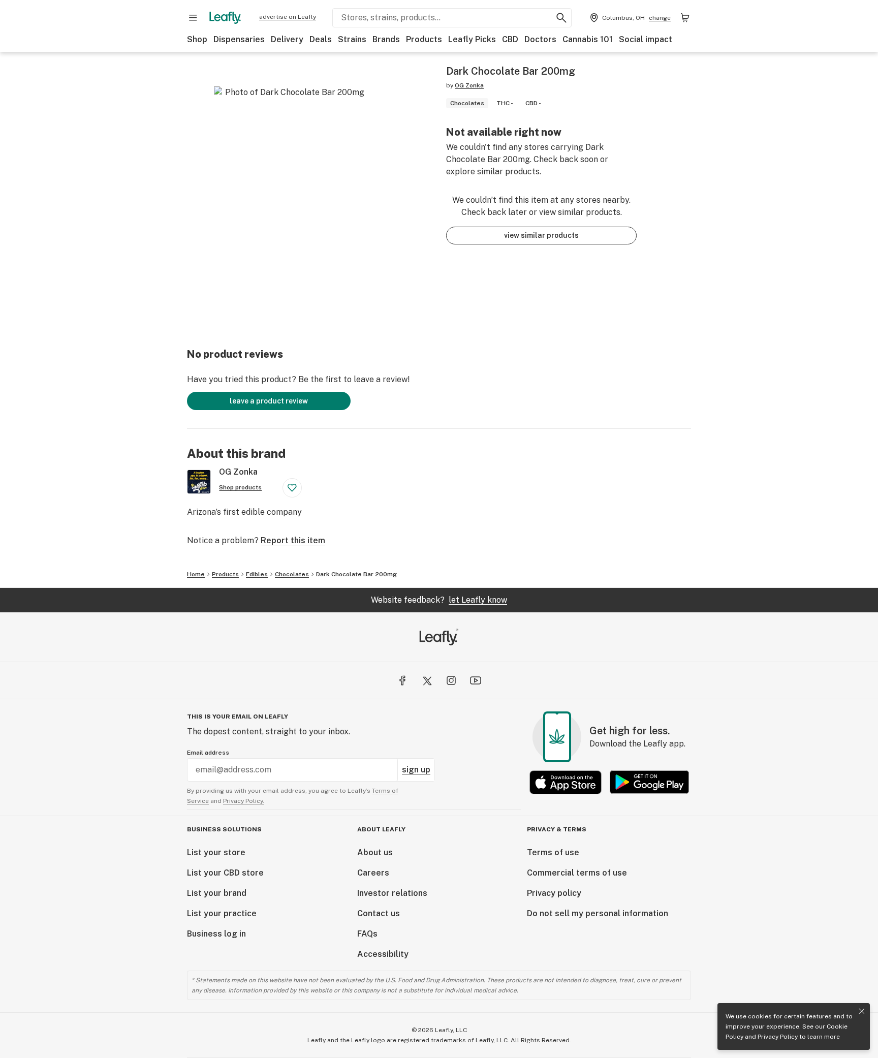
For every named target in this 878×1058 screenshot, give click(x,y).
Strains (352, 39)
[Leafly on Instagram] (451, 680)
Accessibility (383, 954)
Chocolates (292, 574)
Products (424, 39)
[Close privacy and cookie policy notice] (862, 1011)
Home (196, 574)
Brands (386, 39)
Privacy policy (554, 893)
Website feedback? (439, 600)
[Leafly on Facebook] (402, 680)
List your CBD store (225, 873)
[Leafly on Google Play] (649, 782)
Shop (197, 39)
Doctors (540, 39)
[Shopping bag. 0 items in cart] (685, 18)
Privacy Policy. (243, 800)
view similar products (541, 235)
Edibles (257, 574)
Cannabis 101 (587, 39)
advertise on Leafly (287, 16)
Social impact (645, 39)
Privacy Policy (778, 1036)
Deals (320, 39)
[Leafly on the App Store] (565, 782)
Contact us (378, 913)
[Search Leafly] (561, 17)
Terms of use (553, 852)
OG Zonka (469, 85)
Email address (208, 752)
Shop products (240, 487)
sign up (416, 769)
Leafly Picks (472, 39)
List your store (216, 852)
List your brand (216, 893)
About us (375, 852)
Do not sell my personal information (597, 913)
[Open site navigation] (193, 18)
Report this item (293, 540)
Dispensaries (239, 39)
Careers (373, 873)
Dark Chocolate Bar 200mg (356, 574)
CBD (510, 39)
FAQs (367, 934)
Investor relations (392, 893)
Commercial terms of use (577, 873)
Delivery (287, 39)
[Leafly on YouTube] (475, 680)
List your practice (222, 913)
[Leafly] (225, 18)
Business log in (216, 934)
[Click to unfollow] (292, 487)
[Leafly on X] (427, 680)
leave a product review (269, 401)
